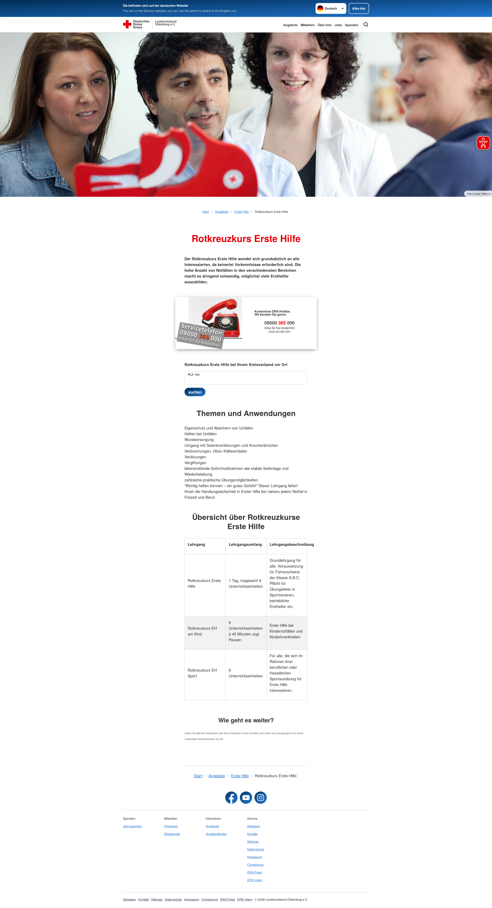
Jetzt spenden (132, 826)
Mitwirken (308, 25)
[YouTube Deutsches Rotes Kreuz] (246, 797)
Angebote (290, 25)
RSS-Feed (254, 872)
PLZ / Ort (193, 374)
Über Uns (325, 25)
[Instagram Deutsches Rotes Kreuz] (260, 797)
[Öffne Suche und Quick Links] (366, 25)
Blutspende (172, 834)
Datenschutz (255, 849)
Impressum (254, 857)
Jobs (338, 25)
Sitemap (252, 841)
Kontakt (252, 834)
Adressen (253, 826)
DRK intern (254, 880)
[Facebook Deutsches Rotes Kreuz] (231, 797)
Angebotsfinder (216, 834)
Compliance (255, 864)
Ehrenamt (171, 826)
